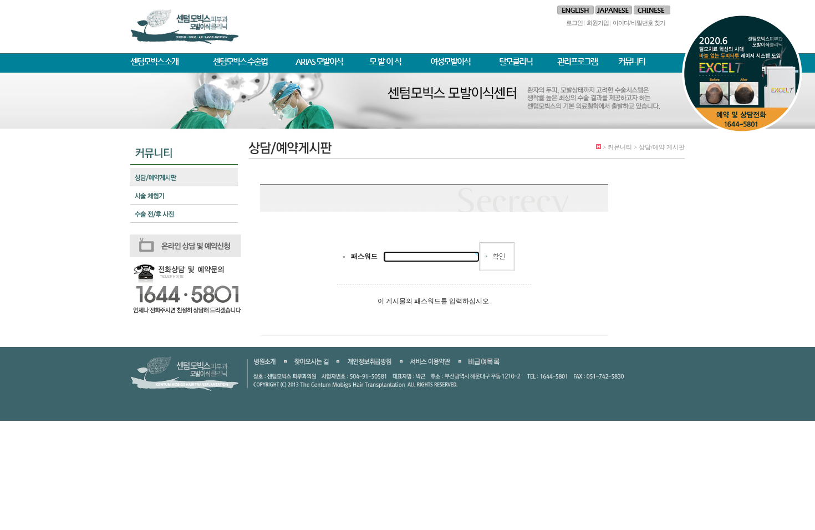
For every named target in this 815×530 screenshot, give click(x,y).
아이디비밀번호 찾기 (639, 22)
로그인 (574, 22)
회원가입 (598, 22)
